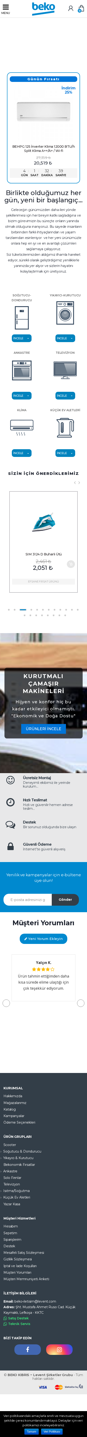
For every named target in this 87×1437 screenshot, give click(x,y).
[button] (80, 1003)
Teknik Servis (19, 1324)
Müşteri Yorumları (17, 1272)
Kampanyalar (13, 1116)
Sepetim (10, 1233)
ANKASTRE (22, 352)
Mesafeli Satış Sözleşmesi (23, 1253)
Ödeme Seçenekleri (19, 1122)
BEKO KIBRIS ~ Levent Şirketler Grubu (40, 1375)
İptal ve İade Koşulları (20, 1266)
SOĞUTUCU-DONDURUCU (22, 298)
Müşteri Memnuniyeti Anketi (26, 1279)
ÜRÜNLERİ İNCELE (43, 729)
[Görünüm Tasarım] (74, 1386)
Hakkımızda (12, 1096)
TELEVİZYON (65, 352)
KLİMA (21, 410)
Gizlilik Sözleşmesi (17, 1259)
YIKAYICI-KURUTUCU (65, 295)
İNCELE (18, 338)
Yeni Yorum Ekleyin (45, 939)
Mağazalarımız (14, 1103)
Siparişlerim (12, 1239)
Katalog (9, 1109)
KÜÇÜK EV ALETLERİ (65, 410)
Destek (9, 1246)
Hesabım (10, 1226)
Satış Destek (18, 1318)
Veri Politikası (52, 1431)
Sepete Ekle (71, 564)
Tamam (31, 1431)
